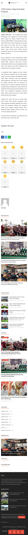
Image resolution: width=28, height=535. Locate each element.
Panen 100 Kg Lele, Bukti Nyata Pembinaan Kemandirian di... (16, 325)
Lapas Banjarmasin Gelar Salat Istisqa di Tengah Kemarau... (17, 506)
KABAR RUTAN (4, 419)
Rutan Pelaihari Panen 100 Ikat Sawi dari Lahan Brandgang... (17, 500)
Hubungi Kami (14, 529)
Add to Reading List (6, 16)
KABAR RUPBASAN (5, 425)
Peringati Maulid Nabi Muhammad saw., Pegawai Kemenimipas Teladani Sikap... (13, 261)
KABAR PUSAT (4, 411)
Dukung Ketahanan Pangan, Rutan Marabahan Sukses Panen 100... (17, 318)
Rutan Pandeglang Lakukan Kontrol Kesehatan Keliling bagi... (16, 493)
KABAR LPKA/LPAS (5, 13)
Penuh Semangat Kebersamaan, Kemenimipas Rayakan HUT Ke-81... (11, 352)
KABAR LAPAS (4, 416)
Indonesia (5, 522)
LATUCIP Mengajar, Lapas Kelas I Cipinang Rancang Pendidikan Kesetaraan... (12, 283)
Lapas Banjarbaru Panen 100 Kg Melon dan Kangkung (16, 297)
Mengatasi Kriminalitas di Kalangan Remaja (17, 311)
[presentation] (21, 441)
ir (9, 307)
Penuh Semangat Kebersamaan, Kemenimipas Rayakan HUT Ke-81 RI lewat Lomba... (13, 238)
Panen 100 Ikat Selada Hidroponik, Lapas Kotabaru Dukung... (17, 304)
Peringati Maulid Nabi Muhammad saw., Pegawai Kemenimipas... (12, 375)
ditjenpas (3, 207)
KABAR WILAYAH (5, 414)
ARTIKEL (3, 427)
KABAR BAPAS (4, 422)
